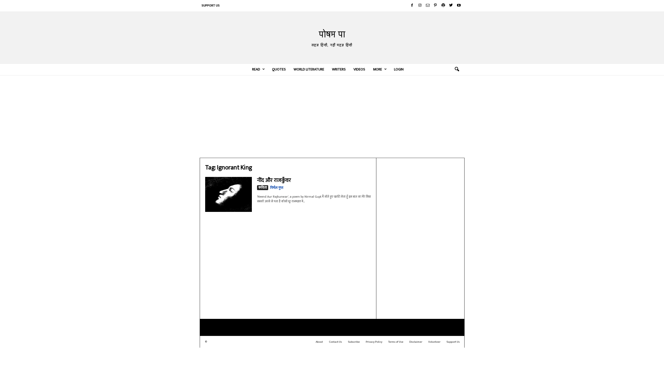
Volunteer (434, 342)
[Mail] (428, 6)
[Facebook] (412, 6)
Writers (339, 69)
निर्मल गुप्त (276, 188)
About (319, 342)
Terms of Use (395, 342)
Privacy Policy (374, 342)
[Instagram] (420, 6)
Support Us (211, 5)
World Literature (309, 69)
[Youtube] (459, 6)
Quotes (279, 69)
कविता (262, 187)
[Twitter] (451, 6)
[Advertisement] (332, 116)
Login (399, 69)
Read (256, 69)
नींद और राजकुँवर (274, 180)
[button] (456, 69)
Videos (359, 69)
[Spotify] (443, 6)
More (377, 69)
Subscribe (354, 342)
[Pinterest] (435, 6)
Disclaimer (415, 342)
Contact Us (335, 342)
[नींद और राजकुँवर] (228, 194)
